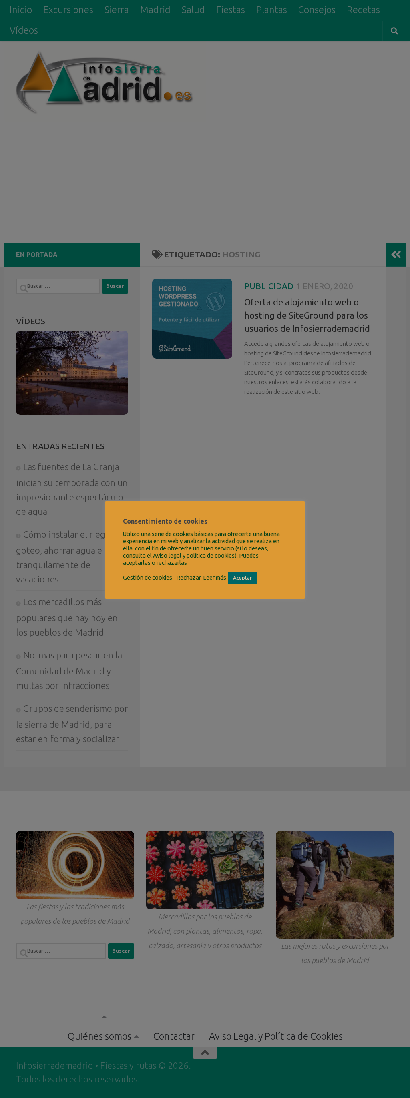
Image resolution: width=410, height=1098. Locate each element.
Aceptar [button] (242, 577)
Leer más (214, 577)
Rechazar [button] (188, 577)
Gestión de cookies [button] (147, 577)
